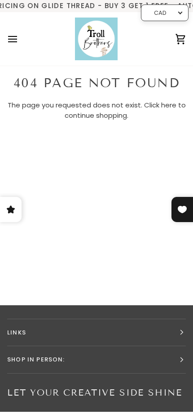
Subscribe (96, 253)
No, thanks (97, 279)
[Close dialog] (174, 152)
